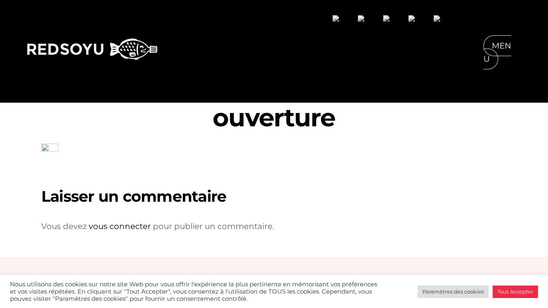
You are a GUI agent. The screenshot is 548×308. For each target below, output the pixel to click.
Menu (497, 52)
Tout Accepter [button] (515, 291)
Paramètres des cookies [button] (453, 291)
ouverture (274, 117)
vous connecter (120, 226)
